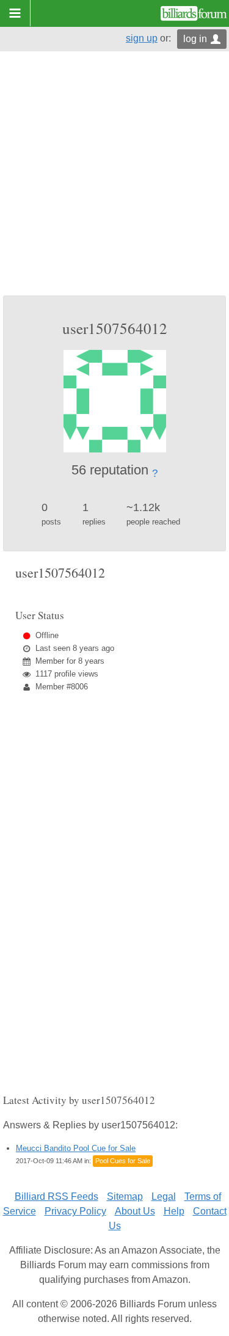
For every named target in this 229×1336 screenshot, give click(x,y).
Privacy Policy (75, 1211)
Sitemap (125, 1196)
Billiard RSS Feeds (56, 1196)
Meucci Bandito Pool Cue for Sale (76, 1148)
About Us (135, 1211)
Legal (163, 1196)
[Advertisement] (114, 174)
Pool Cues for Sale (122, 1160)
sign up (142, 38)
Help (174, 1211)
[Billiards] (194, 13)
